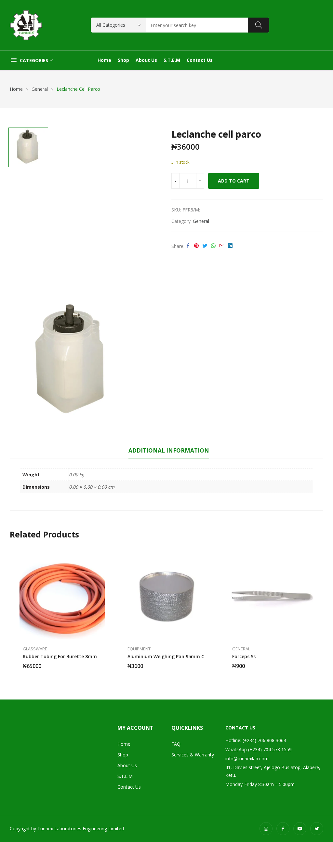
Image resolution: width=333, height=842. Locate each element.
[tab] (169, 451)
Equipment (139, 649)
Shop (122, 755)
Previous (14, 611)
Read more (101, 662)
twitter (316, 828)
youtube (299, 828)
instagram (266, 828)
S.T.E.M (125, 776)
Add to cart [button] (206, 662)
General (201, 221)
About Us (127, 765)
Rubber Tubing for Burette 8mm (60, 656)
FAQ (175, 744)
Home (123, 744)
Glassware (35, 649)
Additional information (168, 450)
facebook (282, 828)
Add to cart (233, 181)
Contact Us (129, 787)
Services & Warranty (192, 755)
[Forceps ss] (271, 596)
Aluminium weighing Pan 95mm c (165, 656)
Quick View (101, 560)
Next (318, 611)
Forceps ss (244, 656)
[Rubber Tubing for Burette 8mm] (62, 596)
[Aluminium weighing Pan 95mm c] (166, 596)
